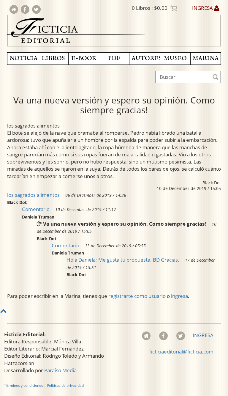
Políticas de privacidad (65, 385)
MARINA (206, 58)
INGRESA (203, 7)
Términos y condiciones (23, 385)
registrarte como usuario (137, 296)
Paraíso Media (60, 370)
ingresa (179, 296)
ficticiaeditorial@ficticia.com (181, 351)
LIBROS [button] (53, 58)
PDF (114, 58)
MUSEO (175, 58)
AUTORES (146, 58)
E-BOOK (83, 58)
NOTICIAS (24, 58)
